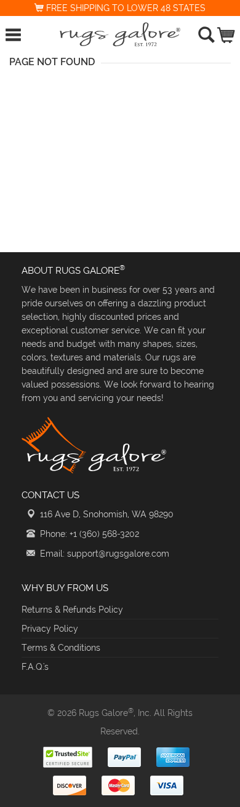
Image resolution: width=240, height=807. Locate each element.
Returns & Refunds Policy (72, 609)
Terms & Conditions (61, 648)
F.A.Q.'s (35, 667)
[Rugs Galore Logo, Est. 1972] (120, 34)
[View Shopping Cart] (227, 32)
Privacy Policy (50, 629)
